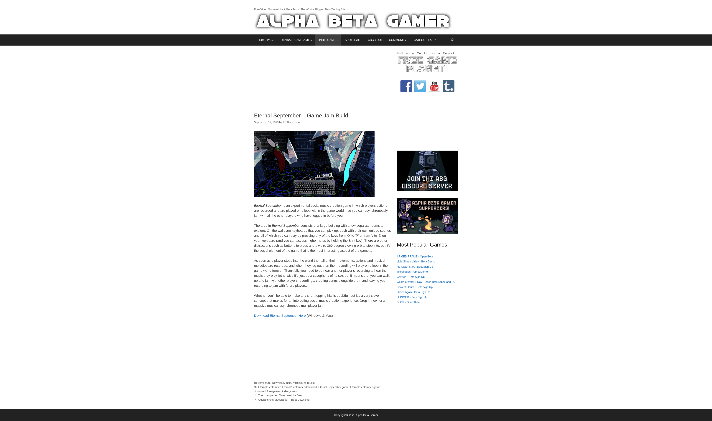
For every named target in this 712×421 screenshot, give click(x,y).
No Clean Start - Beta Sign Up (415, 266)
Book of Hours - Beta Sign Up (415, 287)
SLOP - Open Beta (408, 302)
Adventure (264, 382)
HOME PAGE (266, 39)
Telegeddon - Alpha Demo (412, 271)
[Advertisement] (322, 77)
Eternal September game (333, 387)
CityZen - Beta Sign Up (411, 276)
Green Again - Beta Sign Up (413, 292)
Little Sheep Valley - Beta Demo (416, 261)
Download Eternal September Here (280, 315)
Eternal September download (299, 387)
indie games (289, 391)
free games (274, 391)
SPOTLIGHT (353, 39)
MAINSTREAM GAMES (297, 39)
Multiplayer (299, 382)
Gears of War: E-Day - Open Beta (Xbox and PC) (426, 281)
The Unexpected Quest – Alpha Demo (281, 395)
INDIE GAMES (328, 39)
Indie (288, 382)
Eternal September (269, 387)
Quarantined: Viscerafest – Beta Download (283, 399)
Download (278, 382)
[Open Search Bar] (452, 40)
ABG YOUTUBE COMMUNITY (387, 39)
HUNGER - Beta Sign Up (412, 297)
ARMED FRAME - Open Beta (415, 256)
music (311, 382)
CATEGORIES (423, 39)
